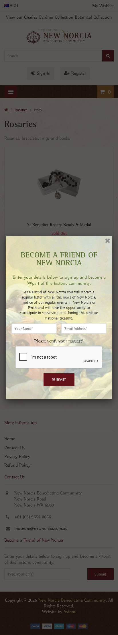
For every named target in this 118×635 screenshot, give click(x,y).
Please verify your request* (59, 341)
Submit (59, 379)
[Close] (107, 240)
